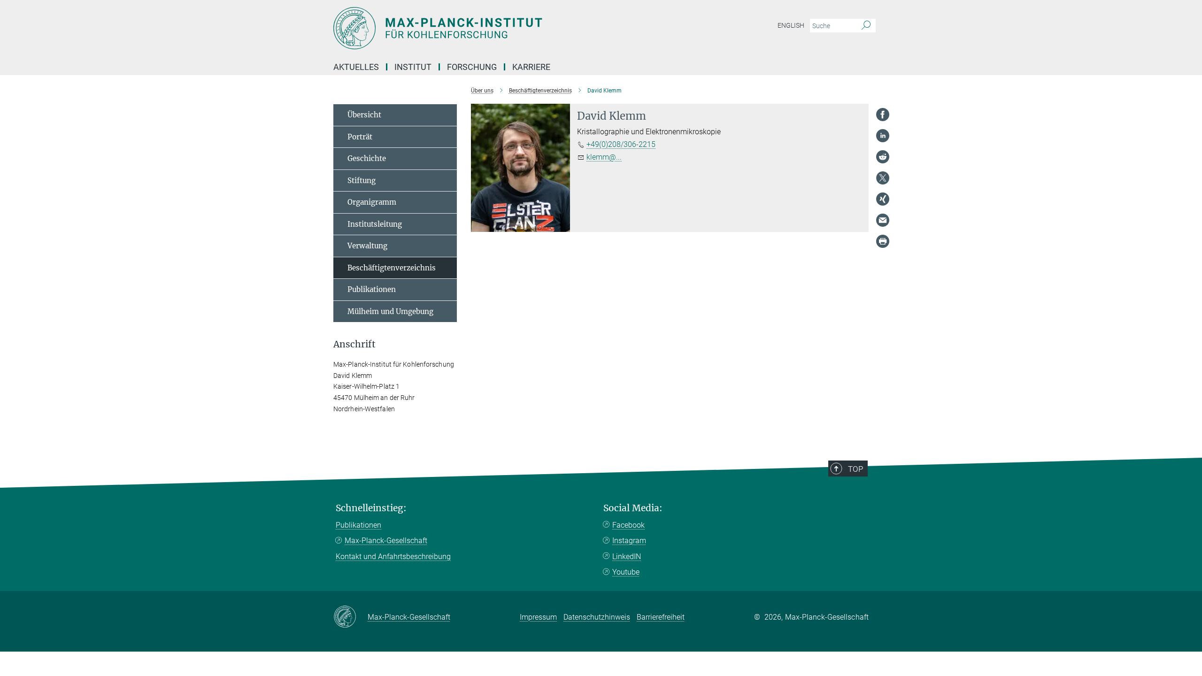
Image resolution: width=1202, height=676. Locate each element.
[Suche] (866, 25)
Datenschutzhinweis (596, 617)
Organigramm (371, 202)
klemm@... (604, 157)
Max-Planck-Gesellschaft (386, 540)
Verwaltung (367, 245)
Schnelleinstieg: (371, 508)
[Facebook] (883, 115)
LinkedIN (626, 556)
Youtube (626, 572)
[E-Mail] (883, 220)
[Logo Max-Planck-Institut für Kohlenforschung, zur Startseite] (509, 28)
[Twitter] (883, 178)
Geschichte (366, 158)
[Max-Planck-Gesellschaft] (350, 617)
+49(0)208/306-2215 (620, 144)
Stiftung (361, 180)
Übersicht (364, 114)
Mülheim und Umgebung (390, 311)
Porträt (359, 136)
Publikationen (371, 289)
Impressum (538, 617)
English (791, 25)
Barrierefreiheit (661, 617)
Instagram (629, 540)
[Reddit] (883, 157)
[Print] (883, 241)
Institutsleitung (374, 224)
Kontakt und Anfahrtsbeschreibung (393, 556)
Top (855, 469)
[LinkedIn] (883, 136)
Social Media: (633, 508)
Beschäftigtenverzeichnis (391, 267)
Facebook (628, 525)
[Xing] (883, 199)
